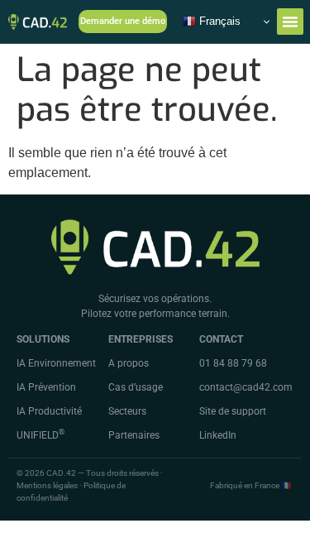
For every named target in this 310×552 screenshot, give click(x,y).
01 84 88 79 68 (233, 363)
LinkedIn (217, 435)
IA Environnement (56, 363)
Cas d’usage (135, 387)
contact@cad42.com (246, 387)
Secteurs (127, 411)
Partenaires (134, 435)
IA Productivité (49, 411)
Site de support (232, 411)
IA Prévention (46, 387)
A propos (128, 363)
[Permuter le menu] (290, 21)
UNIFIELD (40, 435)
